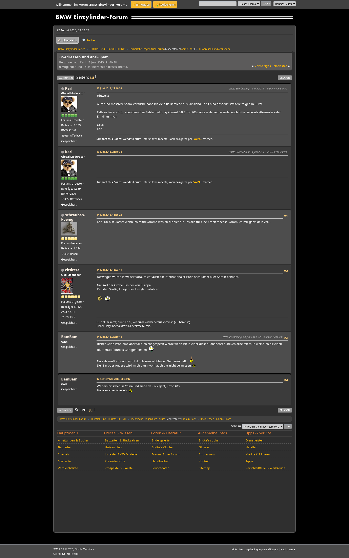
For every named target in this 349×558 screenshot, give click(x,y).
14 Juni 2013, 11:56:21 (109, 214)
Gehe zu (236, 426)
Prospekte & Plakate (119, 468)
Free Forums (72, 554)
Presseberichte (115, 461)
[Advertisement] (170, 163)
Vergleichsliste (68, 468)
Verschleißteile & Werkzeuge (265, 468)
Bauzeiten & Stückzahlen (122, 440)
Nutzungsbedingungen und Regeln (258, 549)
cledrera (72, 269)
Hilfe (234, 549)
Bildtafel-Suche (162, 447)
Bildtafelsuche (208, 440)
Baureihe (64, 447)
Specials (63, 454)
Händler (251, 447)
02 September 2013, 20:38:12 (113, 378)
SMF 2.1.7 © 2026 (63, 549)
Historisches (113, 447)
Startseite (64, 461)
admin (184, 48)
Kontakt (204, 461)
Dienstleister (254, 440)
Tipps (249, 461)
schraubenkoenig (73, 217)
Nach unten (65, 77)
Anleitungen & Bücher (73, 440)
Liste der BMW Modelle (121, 454)
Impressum (207, 454)
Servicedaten (160, 468)
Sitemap (204, 468)
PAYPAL (197, 139)
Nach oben (64, 410)
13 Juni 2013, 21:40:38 (109, 88)
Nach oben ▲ (288, 549)
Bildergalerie (160, 440)
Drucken (285, 77)
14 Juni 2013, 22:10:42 (109, 336)
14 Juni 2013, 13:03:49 (109, 269)
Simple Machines (84, 549)
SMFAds (57, 554)
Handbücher (160, 461)
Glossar (204, 447)
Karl (192, 48)
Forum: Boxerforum (166, 454)
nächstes (281, 66)
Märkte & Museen (258, 454)
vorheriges (261, 66)
